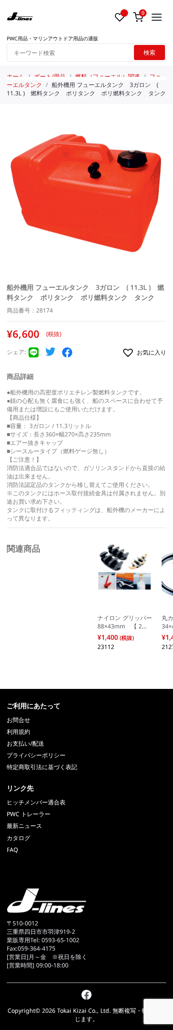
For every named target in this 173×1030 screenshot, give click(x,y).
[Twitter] (50, 354)
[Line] (34, 355)
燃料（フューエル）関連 (107, 76)
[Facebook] (67, 355)
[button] (143, 352)
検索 (149, 52)
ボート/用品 (50, 76)
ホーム (15, 76)
